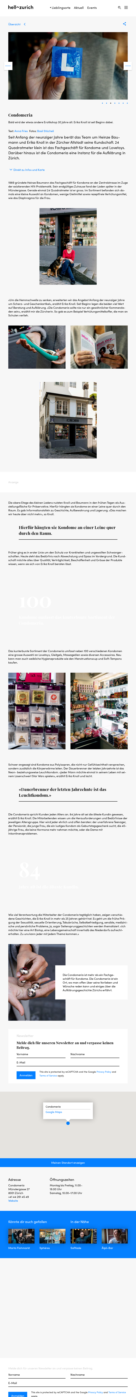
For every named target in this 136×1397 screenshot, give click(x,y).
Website (13, 1201)
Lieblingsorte (61, 7)
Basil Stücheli (45, 131)
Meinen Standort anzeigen (68, 1163)
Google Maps (54, 1111)
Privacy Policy (104, 1071)
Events (92, 7)
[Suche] (119, 7)
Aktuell (79, 7)
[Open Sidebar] (126, 7)
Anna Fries (21, 131)
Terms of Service (48, 1075)
